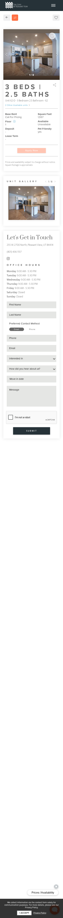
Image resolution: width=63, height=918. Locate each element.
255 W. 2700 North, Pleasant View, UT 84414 (30, 245)
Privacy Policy (39, 913)
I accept (24, 913)
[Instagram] (8, 259)
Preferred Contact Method (24, 323)
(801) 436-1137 (14, 252)
